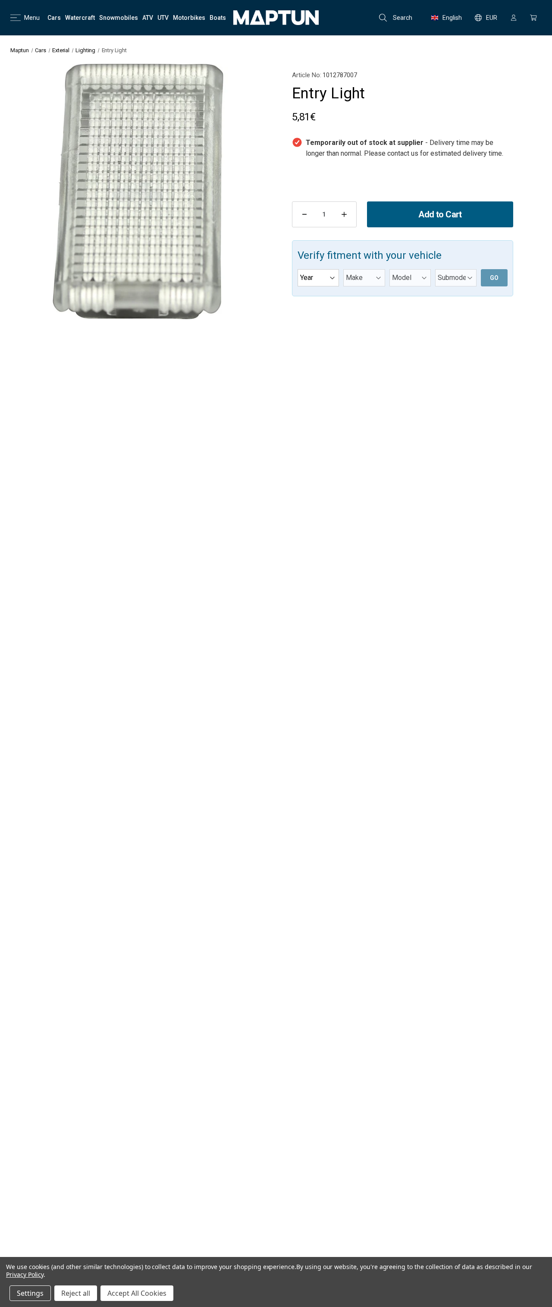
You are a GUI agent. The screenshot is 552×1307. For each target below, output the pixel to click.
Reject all (75, 1293)
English (452, 17)
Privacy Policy (25, 1274)
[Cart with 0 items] (533, 17)
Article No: (306, 75)
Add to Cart (439, 214)
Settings (30, 1293)
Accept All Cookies (136, 1293)
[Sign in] (514, 17)
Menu (32, 17)
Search (402, 17)
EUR (491, 17)
